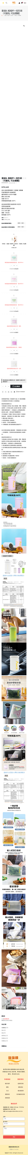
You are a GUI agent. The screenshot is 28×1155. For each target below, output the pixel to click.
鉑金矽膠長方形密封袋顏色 (8, 227)
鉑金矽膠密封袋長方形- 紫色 (14, 326)
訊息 (4, 1126)
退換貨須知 (21, 1083)
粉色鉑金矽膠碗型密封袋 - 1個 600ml (14, 283)
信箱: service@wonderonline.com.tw (12, 1111)
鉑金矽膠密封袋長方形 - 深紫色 (14, 347)
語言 (25, 3)
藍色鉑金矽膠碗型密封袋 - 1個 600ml (14, 262)
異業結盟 (7, 1098)
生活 (7, 1091)
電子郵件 (14, 392)
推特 (5, 392)
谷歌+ (11, 392)
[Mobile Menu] (3, 3)
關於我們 (7, 1083)
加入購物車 (17, 386)
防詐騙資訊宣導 (21, 1094)
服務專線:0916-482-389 (9, 1109)
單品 (3, 1030)
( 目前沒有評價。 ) (12, 183)
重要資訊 (7, 1094)
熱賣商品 (4, 1038)
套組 (9, 219)
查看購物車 (6, 1019)
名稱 (4, 1116)
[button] (6, 3)
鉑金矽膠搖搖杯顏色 (6, 223)
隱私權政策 (21, 1091)
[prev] (23, 178)
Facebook (3, 392)
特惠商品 (4, 1041)
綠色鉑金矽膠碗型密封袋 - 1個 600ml (14, 305)
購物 (7, 1087)
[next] (25, 178)
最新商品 (4, 1035)
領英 (8, 392)
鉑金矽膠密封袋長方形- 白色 (14, 368)
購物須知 (20, 1087)
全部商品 (6, 219)
